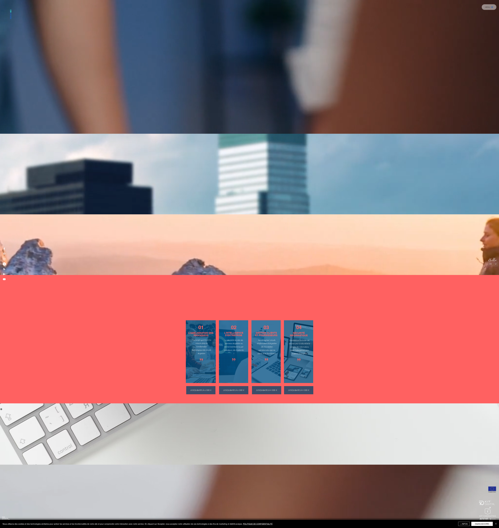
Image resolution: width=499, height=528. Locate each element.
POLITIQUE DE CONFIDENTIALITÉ (258, 524)
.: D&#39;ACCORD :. (482, 524)
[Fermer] (495, 524)
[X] (4, 264)
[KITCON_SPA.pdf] (206, 100)
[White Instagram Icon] (4, 259)
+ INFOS (464, 524)
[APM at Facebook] (4, 279)
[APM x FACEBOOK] (4, 248)
